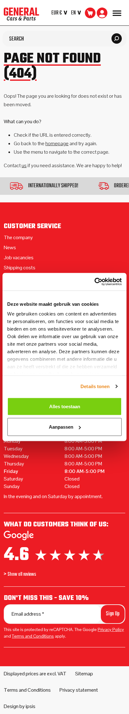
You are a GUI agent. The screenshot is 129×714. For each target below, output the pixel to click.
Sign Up (113, 613)
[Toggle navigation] (117, 12)
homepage (57, 143)
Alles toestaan (64, 406)
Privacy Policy (111, 629)
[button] (60, 13)
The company (18, 237)
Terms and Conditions (33, 636)
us (24, 165)
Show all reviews (22, 574)
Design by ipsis (19, 706)
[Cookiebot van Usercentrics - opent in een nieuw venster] (94, 282)
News (10, 247)
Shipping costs (19, 267)
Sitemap (84, 673)
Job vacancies (19, 257)
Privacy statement (78, 690)
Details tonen (95, 386)
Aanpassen (61, 427)
